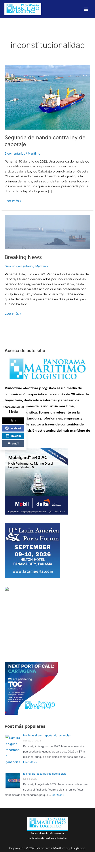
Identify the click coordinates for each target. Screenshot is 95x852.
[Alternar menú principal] (86, 9)
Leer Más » (30, 762)
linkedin (15, 435)
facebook (15, 428)
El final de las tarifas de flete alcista (44, 773)
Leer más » (13, 200)
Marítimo (34, 153)
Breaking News (23, 257)
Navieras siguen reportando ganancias (47, 735)
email (15, 443)
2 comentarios (15, 153)
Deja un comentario (18, 266)
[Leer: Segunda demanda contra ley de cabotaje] (47, 97)
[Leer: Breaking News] (47, 232)
